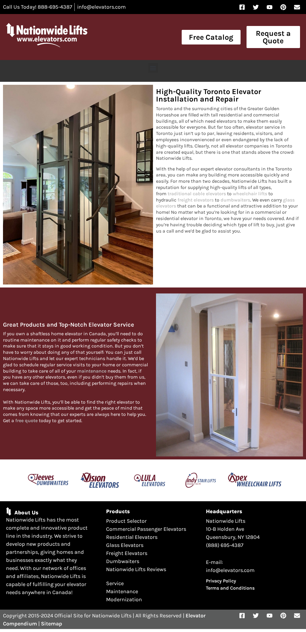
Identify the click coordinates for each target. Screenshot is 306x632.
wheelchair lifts (250, 193)
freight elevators (196, 200)
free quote (26, 420)
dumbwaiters (235, 200)
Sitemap (51, 623)
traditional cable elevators (197, 193)
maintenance (91, 371)
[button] (153, 68)
